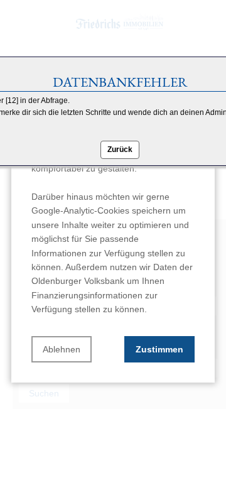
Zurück (119, 149)
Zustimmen (159, 349)
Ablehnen (61, 349)
